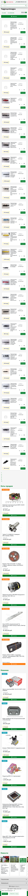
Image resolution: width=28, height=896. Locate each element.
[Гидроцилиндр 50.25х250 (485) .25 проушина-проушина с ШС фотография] (6, 114)
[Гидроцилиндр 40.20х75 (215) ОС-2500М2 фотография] (6, 266)
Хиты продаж (7, 486)
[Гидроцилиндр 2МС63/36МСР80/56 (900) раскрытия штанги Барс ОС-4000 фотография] (6, 341)
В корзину (23, 32)
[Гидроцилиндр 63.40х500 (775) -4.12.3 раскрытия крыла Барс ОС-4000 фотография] (6, 173)
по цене (4, 12)
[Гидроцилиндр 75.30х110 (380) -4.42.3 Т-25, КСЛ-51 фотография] (6, 205)
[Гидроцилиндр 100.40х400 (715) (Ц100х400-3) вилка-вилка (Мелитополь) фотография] (6, 144)
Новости (4, 853)
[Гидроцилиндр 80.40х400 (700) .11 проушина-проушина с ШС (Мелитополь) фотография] (6, 400)
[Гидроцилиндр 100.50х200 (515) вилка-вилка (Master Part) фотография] (6, 100)
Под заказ (15, 664)
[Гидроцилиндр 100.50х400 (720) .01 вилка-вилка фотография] (6, 86)
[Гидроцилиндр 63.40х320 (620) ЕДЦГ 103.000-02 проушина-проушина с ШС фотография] (6, 446)
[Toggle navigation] (2, 2)
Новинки (5, 670)
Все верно (4, 893)
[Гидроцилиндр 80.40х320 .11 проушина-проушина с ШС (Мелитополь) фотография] (6, 310)
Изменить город (14, 893)
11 (1, 481)
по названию (11, 12)
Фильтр (15, 16)
